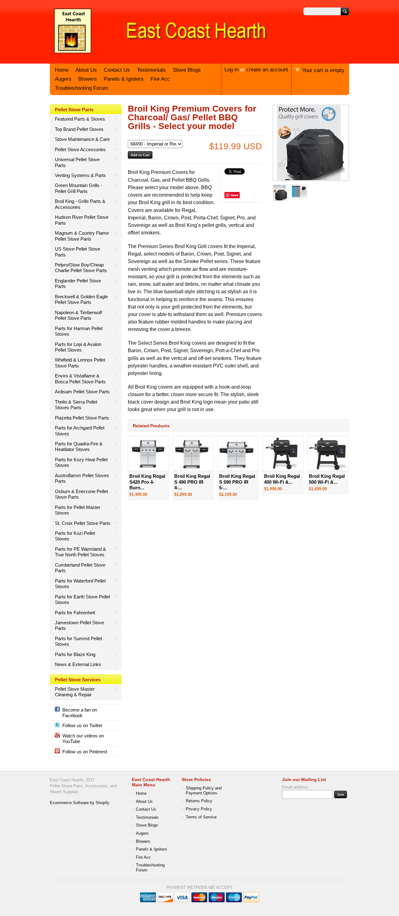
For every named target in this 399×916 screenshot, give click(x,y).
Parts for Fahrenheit (75, 612)
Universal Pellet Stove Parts (77, 162)
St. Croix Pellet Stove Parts (82, 523)
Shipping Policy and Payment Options (204, 790)
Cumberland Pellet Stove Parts (80, 567)
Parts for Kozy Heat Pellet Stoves (81, 462)
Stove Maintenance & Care (82, 139)
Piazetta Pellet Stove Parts (82, 417)
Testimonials (151, 70)
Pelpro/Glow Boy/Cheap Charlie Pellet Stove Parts (81, 267)
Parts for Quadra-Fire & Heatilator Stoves (79, 446)
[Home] (159, 54)
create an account (267, 70)
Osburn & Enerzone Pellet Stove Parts (81, 494)
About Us (86, 70)
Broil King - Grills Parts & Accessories (80, 204)
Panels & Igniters (124, 79)
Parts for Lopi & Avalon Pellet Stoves (78, 347)
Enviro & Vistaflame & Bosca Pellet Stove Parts (80, 378)
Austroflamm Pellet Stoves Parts (82, 478)
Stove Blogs (187, 70)
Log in (231, 70)
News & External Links (78, 664)
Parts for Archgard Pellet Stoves (79, 430)
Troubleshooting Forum (81, 88)
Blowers (87, 79)
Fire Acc (160, 79)
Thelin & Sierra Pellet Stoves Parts (76, 404)
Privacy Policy (199, 809)
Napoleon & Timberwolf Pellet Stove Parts (78, 315)
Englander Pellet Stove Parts (78, 283)
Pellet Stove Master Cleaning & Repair (75, 691)
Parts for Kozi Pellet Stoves (75, 535)
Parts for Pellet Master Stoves (77, 510)
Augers (63, 79)
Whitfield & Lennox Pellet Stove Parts (80, 362)
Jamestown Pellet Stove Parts (79, 625)
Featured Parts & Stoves (80, 119)
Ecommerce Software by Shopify (79, 803)
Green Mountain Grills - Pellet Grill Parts (78, 188)
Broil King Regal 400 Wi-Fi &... (282, 478)
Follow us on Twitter (82, 725)
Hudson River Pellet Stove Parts (81, 219)
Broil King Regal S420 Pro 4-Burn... (147, 481)
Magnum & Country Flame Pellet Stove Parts (82, 235)
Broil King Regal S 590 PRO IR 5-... (237, 481)
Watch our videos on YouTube (83, 738)
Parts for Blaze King (75, 654)
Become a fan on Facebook (79, 712)
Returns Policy (199, 801)
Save (234, 195)
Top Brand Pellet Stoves (79, 129)
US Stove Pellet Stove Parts (77, 251)
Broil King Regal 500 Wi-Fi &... (327, 478)
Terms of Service (201, 817)
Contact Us (117, 70)
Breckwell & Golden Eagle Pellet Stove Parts (81, 299)
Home (62, 70)
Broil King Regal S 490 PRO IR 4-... (192, 481)
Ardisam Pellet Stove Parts (82, 391)
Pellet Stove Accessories (80, 149)
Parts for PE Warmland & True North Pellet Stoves (80, 551)
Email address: (295, 787)
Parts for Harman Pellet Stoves (79, 331)
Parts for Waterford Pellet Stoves (80, 583)
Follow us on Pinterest (84, 751)
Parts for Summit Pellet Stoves (78, 641)
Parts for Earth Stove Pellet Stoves (82, 599)
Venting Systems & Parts (80, 175)
